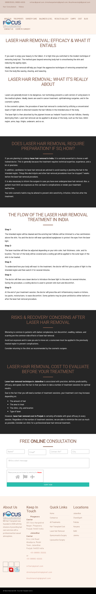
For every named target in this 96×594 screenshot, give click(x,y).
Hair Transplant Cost (57, 526)
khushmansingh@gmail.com (38, 578)
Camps (73, 18)
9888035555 (9, 2)
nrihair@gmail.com (34, 566)
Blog (86, 18)
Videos (21, 7)
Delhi (75, 531)
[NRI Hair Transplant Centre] (12, 515)
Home (52, 513)
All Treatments (55, 522)
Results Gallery (61, 18)
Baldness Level (45, 18)
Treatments (18, 18)
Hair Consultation (9, 7)
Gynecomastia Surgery (58, 535)
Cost (80, 18)
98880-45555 (20, 2)
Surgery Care (31, 18)
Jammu (76, 535)
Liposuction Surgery (57, 540)
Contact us (8, 29)
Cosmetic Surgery (23, 29)
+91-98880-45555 (34, 558)
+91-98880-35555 (38, 552)
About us (7, 18)
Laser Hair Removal (57, 531)
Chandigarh (77, 517)
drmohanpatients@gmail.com (39, 572)
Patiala (76, 522)
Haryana (76, 526)
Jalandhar (77, 513)
